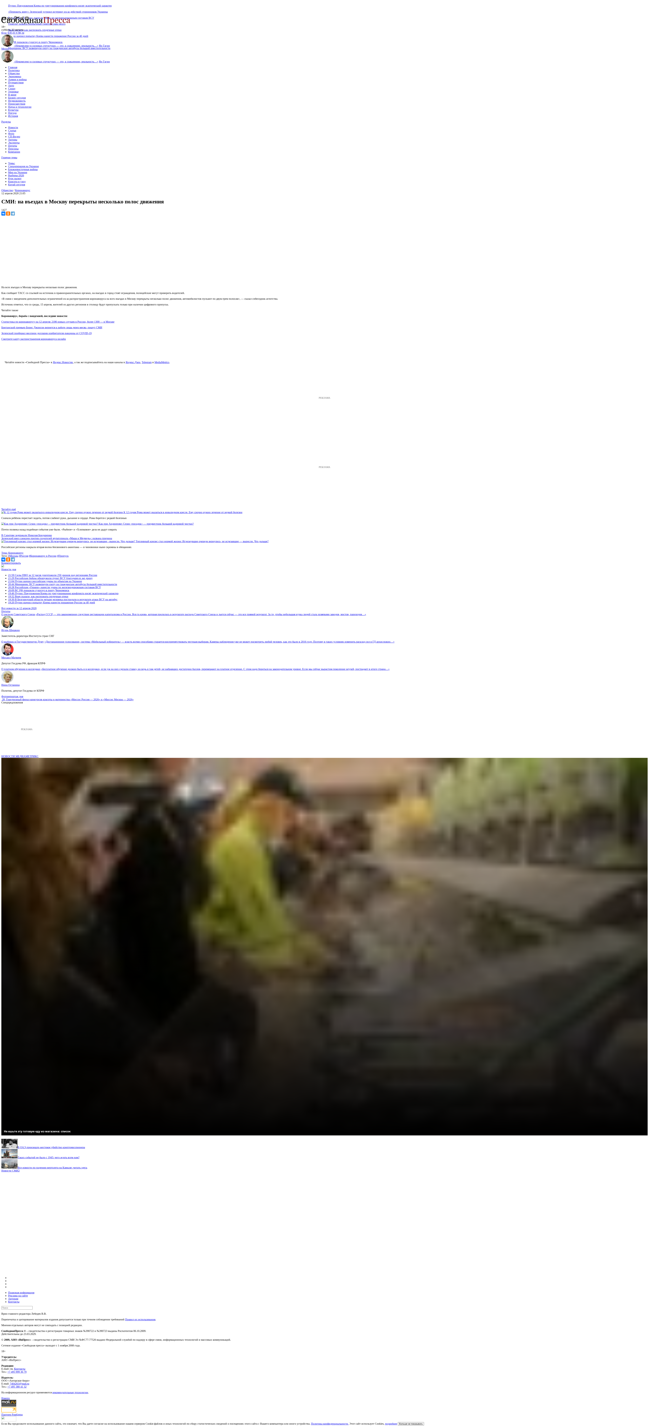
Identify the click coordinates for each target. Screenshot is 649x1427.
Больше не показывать (411, 1424)
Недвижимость (17, 100)
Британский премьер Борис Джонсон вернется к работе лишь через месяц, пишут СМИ (51, 327)
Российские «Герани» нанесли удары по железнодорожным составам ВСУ (54, 587)
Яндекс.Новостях (63, 362)
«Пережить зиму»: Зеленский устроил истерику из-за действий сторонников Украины (58, 11)
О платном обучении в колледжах (20, 669)
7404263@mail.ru (19, 1383)
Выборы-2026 (16, 175)
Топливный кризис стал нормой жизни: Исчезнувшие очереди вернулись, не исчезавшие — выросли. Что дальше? (202, 541)
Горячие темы (9, 157)
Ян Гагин (104, 45)
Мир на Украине (17, 172)
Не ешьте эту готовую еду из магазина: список (37, 1131)
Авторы (12, 139)
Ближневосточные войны (23, 169)
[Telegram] (13, 214)
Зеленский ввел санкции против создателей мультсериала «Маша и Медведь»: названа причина (56, 538)
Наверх (5, 1398)
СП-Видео (14, 136)
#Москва (13, 555)
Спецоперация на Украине (23, 166)
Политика (14, 70)
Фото (11, 133)
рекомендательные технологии (70, 1392)
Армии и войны (17, 79)
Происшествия (16, 103)
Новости (13, 127)
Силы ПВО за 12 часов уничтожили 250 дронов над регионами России (52, 575)
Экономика (14, 76)
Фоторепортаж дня (12, 696)
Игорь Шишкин (10, 630)
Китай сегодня (16, 184)
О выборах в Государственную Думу (22, 641)
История (13, 116)
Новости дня (8, 569)
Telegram (147, 362)
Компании (14, 151)
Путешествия (15, 82)
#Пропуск (63, 555)
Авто (11, 85)
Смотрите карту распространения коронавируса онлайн (33, 339)
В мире (12, 94)
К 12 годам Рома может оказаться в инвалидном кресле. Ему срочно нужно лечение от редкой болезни (183, 512)
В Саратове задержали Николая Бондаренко (26, 535)
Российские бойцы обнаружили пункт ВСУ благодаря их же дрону (50, 578)
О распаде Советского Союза (18, 614)
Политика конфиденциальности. (330, 1423)
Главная (12, 67)
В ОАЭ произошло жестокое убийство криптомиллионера (51, 1147)
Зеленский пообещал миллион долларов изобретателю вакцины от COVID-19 (46, 333)
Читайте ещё (8, 509)
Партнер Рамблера (12, 1414)
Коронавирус (22, 190)
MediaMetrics (161, 362)
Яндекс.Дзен (133, 362)
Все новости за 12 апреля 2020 (19, 608)
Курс (4, 32)
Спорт (11, 88)
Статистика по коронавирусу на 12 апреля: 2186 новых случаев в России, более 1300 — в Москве (57, 321)
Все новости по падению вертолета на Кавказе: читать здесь (52, 1167)
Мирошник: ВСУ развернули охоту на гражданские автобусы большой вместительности (59, 48)
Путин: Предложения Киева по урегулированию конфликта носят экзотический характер (60, 5)
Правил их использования (140, 1319)
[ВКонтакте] (3, 214)
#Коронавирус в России (42, 555)
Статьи (12, 130)
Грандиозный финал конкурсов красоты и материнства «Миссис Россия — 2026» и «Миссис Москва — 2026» (70, 699)
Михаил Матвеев (11, 657)
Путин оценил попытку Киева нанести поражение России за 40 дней (51, 602)
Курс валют (14, 178)
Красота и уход (17, 181)
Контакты (13, 1301)
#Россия (23, 555)
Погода (12, 112)
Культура (13, 109)
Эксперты (14, 142)
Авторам (13, 1298)
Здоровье (13, 91)
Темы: (11, 163)
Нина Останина (10, 685)
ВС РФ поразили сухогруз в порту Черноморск (38, 590)
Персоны (13, 148)
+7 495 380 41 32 (17, 1386)
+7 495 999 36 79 (17, 1371)
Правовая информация (21, 1292)
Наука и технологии (19, 106)
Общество (14, 73)
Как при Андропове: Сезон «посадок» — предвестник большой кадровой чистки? (146, 523)
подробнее (391, 1423)
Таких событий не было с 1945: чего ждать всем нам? (48, 1157)
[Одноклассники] (8, 214)
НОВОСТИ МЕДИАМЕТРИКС (20, 756)
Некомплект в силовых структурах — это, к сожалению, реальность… (56, 45)
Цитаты (12, 145)
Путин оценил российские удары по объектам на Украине (45, 581)
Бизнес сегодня (17, 97)
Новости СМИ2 (10, 1170)
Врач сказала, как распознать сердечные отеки (35, 30)
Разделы (6, 121)
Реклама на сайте (18, 1295)
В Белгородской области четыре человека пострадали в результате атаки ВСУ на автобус (62, 599)
